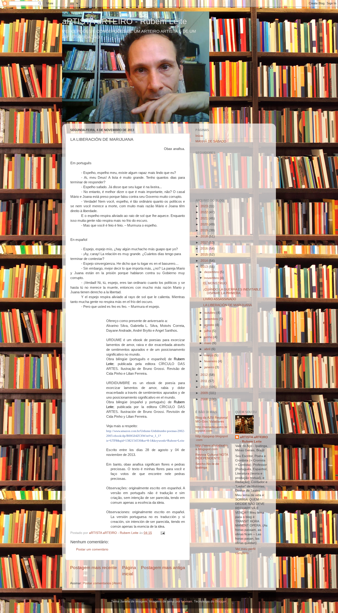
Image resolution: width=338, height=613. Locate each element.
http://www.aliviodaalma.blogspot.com (211, 447)
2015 (205, 254)
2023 (205, 206)
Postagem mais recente (93, 567)
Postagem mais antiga (163, 567)
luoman (186, 601)
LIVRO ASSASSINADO (219, 299)
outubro (210, 312)
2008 (205, 399)
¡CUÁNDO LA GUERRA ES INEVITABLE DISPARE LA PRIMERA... (232, 291)
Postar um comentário (92, 549)
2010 (205, 387)
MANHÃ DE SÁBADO (210, 141)
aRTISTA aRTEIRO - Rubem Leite (124, 21)
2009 (205, 393)
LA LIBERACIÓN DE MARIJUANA (227, 305)
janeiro (209, 367)
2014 (205, 260)
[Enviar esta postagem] (162, 533)
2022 (205, 212)
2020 (205, 224)
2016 (205, 248)
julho (208, 331)
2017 (205, 242)
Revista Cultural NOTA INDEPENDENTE (211, 456)
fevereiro (211, 361)
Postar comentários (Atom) (102, 583)
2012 (205, 375)
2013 (205, 266)
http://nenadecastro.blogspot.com (211, 428)
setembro (211, 319)
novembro (212, 278)
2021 (205, 218)
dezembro (212, 272)
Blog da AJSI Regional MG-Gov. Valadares (211, 419)
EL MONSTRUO (215, 283)
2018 (205, 236)
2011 (204, 381)
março (209, 355)
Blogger (220, 601)
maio (208, 343)
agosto (209, 325)
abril (207, 349)
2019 (205, 230)
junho (208, 337)
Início (199, 136)
